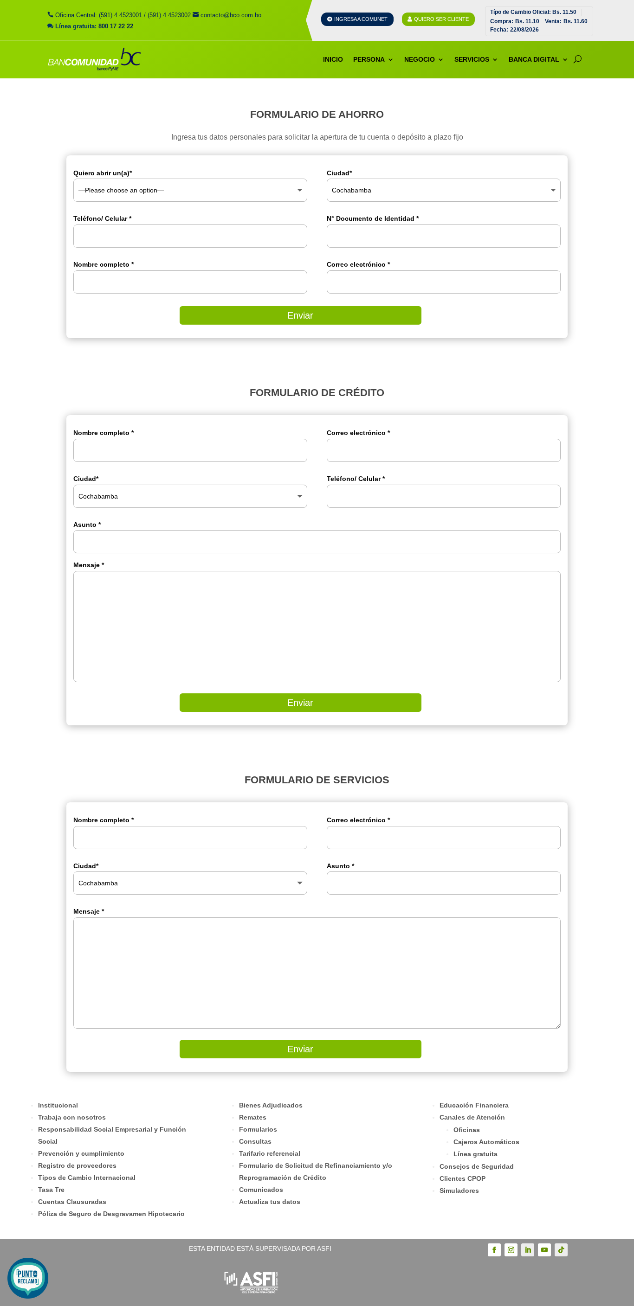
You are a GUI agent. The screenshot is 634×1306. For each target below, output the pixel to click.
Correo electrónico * (358, 264)
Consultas (255, 1141)
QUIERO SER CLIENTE (441, 19)
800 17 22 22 (115, 26)
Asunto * (340, 866)
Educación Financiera (474, 1105)
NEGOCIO (419, 59)
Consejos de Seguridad (477, 1166)
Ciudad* (339, 173)
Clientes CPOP (462, 1178)
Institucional (58, 1105)
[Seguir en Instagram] (511, 1249)
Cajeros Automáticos (486, 1142)
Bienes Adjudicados (271, 1105)
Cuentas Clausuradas (72, 1201)
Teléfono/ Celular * (102, 218)
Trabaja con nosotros (72, 1117)
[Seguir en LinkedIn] (527, 1249)
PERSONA (369, 59)
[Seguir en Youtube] (544, 1249)
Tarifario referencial (269, 1153)
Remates (252, 1117)
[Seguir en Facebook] (494, 1249)
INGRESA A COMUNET (361, 19)
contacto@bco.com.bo (231, 15)
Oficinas (466, 1129)
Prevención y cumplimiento (81, 1153)
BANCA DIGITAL (534, 59)
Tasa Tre (51, 1189)
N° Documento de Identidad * (373, 218)
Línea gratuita (475, 1154)
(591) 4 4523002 (169, 15)
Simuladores (459, 1190)
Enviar (300, 315)
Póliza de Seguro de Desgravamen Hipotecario (111, 1213)
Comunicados (261, 1189)
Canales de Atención (472, 1117)
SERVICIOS (471, 59)
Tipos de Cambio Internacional (87, 1177)
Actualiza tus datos (269, 1201)
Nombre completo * (103, 264)
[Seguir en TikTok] (561, 1249)
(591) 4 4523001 (120, 15)
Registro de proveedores (77, 1165)
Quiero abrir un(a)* (102, 173)
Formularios (258, 1129)
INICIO (333, 59)
